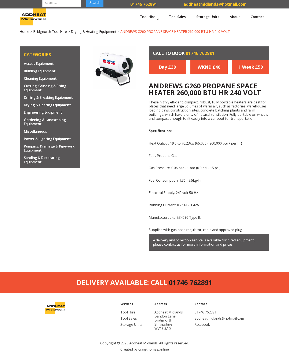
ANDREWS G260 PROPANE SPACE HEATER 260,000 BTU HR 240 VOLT (175, 32)
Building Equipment (40, 71)
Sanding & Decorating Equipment (42, 160)
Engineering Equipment (43, 113)
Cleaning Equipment (40, 79)
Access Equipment (39, 64)
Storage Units (207, 16)
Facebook (202, 325)
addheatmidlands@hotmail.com (219, 318)
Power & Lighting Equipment (47, 139)
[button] (150, 16)
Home (24, 31)
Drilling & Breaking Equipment (48, 98)
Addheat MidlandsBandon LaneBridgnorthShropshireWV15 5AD (168, 320)
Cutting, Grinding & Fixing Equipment (45, 88)
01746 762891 (200, 53)
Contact (257, 16)
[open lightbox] (114, 67)
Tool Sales (177, 16)
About (235, 16)
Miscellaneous (35, 131)
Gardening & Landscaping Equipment (45, 122)
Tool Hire (127, 312)
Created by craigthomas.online (144, 349)
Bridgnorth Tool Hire (50, 31)
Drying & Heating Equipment (93, 31)
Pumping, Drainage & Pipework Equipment (49, 148)
